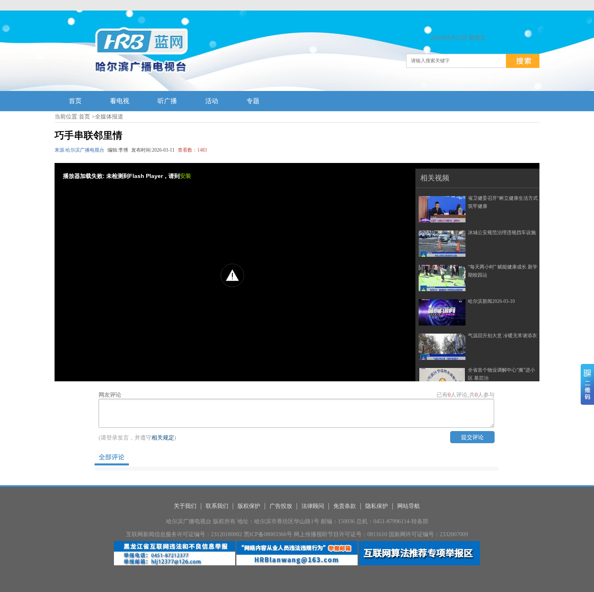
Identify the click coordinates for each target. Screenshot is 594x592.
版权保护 (249, 506)
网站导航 (408, 506)
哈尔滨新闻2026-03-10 (491, 301)
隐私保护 (376, 506)
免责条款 (344, 506)
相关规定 (163, 438)
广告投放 (281, 506)
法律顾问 (312, 506)
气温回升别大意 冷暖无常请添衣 (502, 335)
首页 (84, 117)
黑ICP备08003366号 (268, 534)
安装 (185, 176)
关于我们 (185, 506)
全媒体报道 (109, 117)
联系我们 (217, 506)
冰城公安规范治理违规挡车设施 (502, 232)
